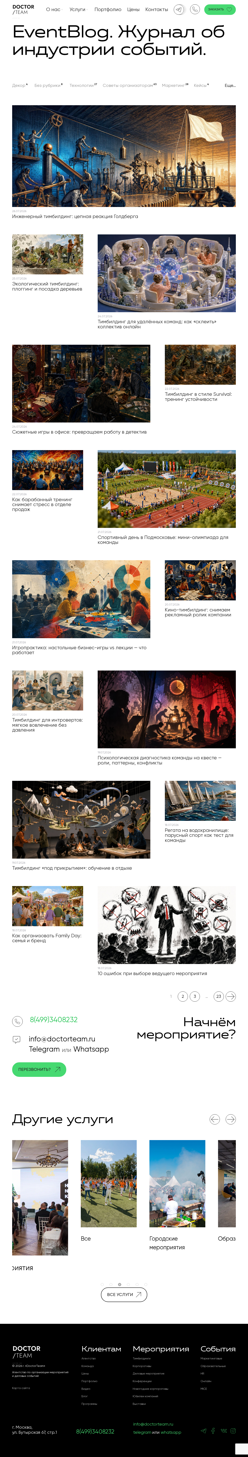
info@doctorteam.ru (62, 1039)
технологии (82, 85)
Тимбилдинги (142, 1358)
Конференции (142, 1381)
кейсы (200, 85)
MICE (204, 1389)
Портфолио (108, 9)
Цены (133, 9)
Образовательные (213, 1366)
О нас (53, 9)
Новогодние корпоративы (150, 1389)
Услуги (77, 9)
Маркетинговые (211, 1358)
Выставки (139, 1404)
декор (18, 85)
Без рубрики (47, 85)
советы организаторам (128, 85)
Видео (86, 1389)
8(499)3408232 (54, 1020)
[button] (215, 1119)
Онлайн (206, 1381)
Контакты (156, 9)
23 (218, 996)
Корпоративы (142, 1366)
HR (202, 1373)
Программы (89, 1404)
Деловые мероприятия (148, 1373)
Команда (88, 1366)
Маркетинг (173, 85)
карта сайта (21, 1388)
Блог (85, 1396)
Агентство (89, 1358)
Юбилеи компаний (145, 1396)
